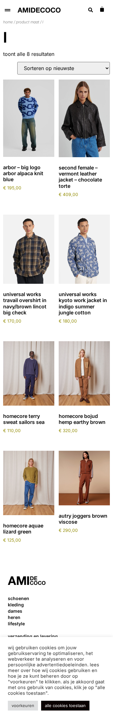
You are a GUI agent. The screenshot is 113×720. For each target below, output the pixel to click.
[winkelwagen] (102, 9)
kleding (16, 604)
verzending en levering (33, 636)
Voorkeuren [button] (23, 705)
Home (8, 22)
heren (14, 617)
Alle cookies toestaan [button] (65, 705)
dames (15, 611)
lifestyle (16, 623)
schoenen (18, 598)
